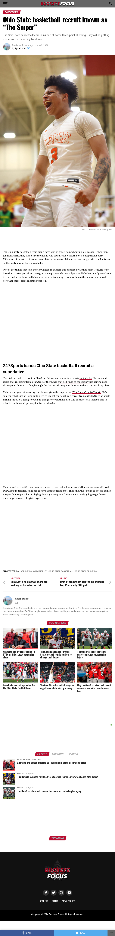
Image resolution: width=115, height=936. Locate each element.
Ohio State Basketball (61, 571)
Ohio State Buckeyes (86, 571)
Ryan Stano (20, 48)
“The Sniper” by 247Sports (86, 392)
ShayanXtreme (65, 917)
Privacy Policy (68, 901)
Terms (55, 901)
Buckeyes (27, 571)
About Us (44, 901)
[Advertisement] (57, 524)
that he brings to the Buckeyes (74, 381)
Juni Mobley (86, 378)
